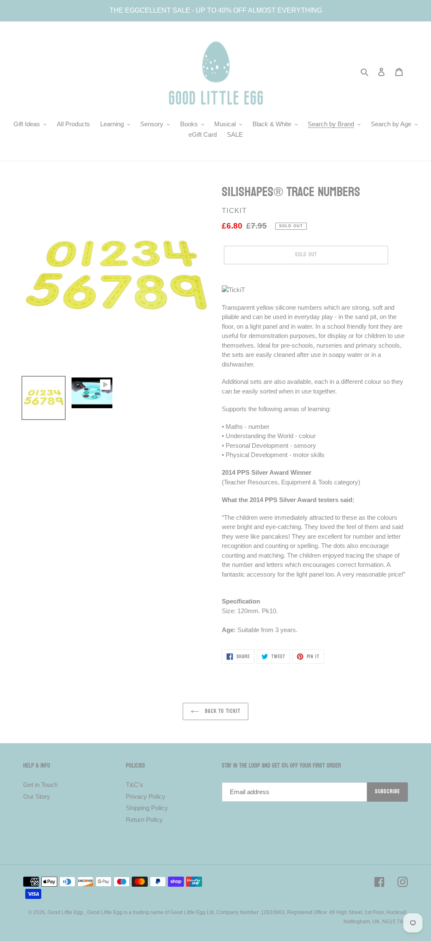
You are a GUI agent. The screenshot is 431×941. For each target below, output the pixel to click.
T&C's (134, 784)
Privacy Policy (145, 796)
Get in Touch (40, 784)
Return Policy (144, 819)
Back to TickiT (221, 711)
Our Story (36, 796)
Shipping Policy (147, 807)
